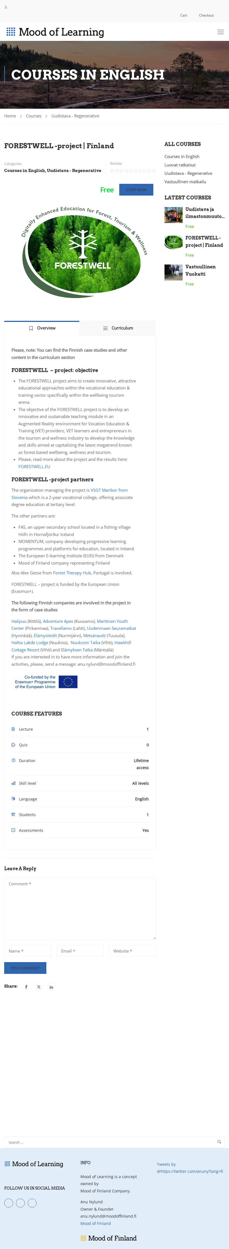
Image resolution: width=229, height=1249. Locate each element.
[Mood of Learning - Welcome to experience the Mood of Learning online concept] (67, 32)
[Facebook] (26, 986)
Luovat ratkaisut (179, 165)
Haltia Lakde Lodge (29, 642)
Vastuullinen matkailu (185, 181)
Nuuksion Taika (85, 642)
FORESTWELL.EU (34, 466)
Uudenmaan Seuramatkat (111, 628)
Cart (183, 15)
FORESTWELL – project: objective (54, 370)
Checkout (206, 15)
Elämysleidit (45, 635)
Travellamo (61, 628)
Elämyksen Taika (77, 650)
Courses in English (24, 170)
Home (10, 116)
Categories (13, 163)
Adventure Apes (58, 621)
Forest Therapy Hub (72, 572)
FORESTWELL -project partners (52, 479)
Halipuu (19, 621)
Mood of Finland (95, 1223)
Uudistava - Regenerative (75, 116)
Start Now (136, 189)
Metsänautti (94, 635)
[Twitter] (39, 986)
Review (116, 163)
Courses (33, 116)
